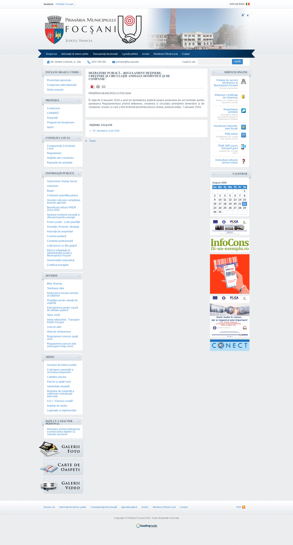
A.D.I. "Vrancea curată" (60, 401)
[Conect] (229, 345)
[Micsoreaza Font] (248, 15)
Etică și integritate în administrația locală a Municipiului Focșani (59, 253)
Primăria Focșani (64, 4)
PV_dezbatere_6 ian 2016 (106, 131)
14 (239, 199)
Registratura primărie (231, 111)
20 (235, 204)
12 (230, 199)
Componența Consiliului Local (61, 147)
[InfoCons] (229, 274)
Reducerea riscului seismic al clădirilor (63, 294)
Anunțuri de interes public (62, 365)
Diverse (51, 275)
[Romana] (247, 4)
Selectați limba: (237, 4)
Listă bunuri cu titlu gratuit (62, 245)
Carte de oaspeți (63, 467)
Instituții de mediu (57, 405)
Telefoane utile (55, 288)
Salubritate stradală (58, 386)
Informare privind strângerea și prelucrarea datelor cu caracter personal (63, 432)
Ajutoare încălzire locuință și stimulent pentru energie (63, 216)
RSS (238, 507)
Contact (186, 53)
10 (220, 199)
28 (239, 208)
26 (230, 208)
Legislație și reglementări (61, 410)
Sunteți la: (49, 4)
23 (214, 208)
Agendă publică (130, 53)
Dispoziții (52, 118)
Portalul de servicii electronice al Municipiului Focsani (226, 83)
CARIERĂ (53, 113)
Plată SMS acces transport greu (228, 147)
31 (220, 212)
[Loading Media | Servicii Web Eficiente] (146, 526)
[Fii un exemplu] (229, 244)
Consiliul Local (58, 138)
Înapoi (92, 141)
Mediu (50, 357)
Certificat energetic (58, 265)
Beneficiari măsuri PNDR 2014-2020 (61, 208)
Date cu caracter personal (59, 422)
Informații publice (60, 173)
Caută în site (188, 62)
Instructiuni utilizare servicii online (226, 161)
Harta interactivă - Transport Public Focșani (63, 321)
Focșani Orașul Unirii (62, 72)
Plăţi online (231, 134)
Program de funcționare (60, 122)
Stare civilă (53, 315)
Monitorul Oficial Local (166, 53)
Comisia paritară (56, 236)
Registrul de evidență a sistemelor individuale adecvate (60, 394)
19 (230, 204)
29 (244, 208)
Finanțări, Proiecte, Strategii (63, 227)
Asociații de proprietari (60, 231)
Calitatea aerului (56, 377)
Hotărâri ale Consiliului (60, 158)
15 (244, 199)
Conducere (53, 108)
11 (225, 199)
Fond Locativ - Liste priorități (63, 222)
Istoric (50, 127)
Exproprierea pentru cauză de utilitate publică (62, 309)
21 (239, 204)
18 (225, 204)
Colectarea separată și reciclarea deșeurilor (60, 371)
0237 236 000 (99, 62)
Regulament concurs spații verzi (62, 337)
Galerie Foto (63, 449)
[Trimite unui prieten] (103, 86)
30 (214, 212)
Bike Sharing (54, 283)
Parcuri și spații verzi (59, 381)
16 (214, 204)
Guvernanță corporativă (60, 260)
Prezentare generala (59, 80)
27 (235, 208)
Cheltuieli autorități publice (62, 195)
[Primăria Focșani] (94, 45)
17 (220, 204)
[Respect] (229, 316)
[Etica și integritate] (229, 227)
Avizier (145, 53)
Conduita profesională (60, 241)
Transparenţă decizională (105, 53)
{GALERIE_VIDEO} (63, 485)
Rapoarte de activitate (59, 162)
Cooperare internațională (61, 85)
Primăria (52, 100)
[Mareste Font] (243, 15)
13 (235, 199)
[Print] (98, 86)
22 (244, 204)
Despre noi (51, 53)
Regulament (54, 153)
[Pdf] (92, 86)
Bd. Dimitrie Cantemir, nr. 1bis (66, 62)
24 (220, 208)
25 (225, 208)
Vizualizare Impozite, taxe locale (226, 127)
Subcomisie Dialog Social (62, 181)
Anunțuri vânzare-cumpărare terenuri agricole (63, 201)
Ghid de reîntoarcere (59, 331)
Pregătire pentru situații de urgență (62, 301)
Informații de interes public (75, 53)
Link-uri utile (54, 327)
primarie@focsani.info (127, 62)
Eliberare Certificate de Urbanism (226, 96)
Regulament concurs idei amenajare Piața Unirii (61, 345)
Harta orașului (55, 89)
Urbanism (52, 186)
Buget (50, 190)
